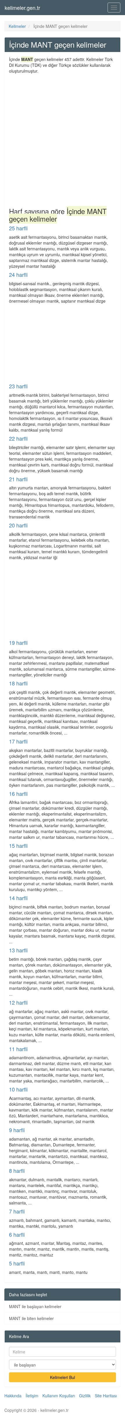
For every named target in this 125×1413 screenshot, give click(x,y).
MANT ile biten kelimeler (31, 1318)
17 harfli (18, 741)
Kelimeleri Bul (62, 1377)
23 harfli (18, 386)
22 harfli (18, 438)
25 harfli (18, 228)
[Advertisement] (62, 139)
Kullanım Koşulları (58, 1395)
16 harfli (18, 793)
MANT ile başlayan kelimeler (35, 1306)
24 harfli (18, 274)
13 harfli (18, 950)
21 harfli (18, 479)
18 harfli (18, 683)
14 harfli (18, 898)
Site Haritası (106, 1395)
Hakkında (13, 1395)
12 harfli (18, 1002)
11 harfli (18, 1049)
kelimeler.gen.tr (22, 7)
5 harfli (17, 1263)
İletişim (32, 1395)
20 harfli (18, 525)
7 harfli (17, 1211)
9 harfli (17, 1130)
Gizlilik (85, 1395)
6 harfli (17, 1234)
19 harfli (18, 642)
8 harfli (17, 1170)
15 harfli (18, 845)
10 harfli (18, 1089)
